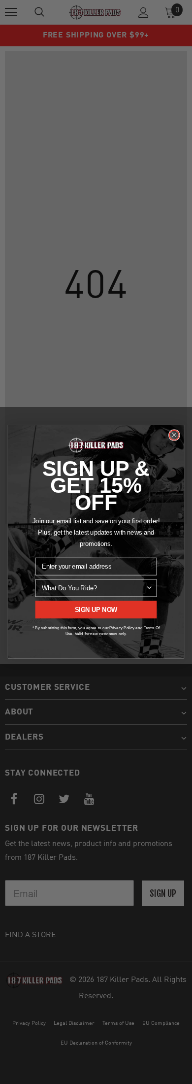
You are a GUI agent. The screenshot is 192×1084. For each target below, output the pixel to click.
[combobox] (93, 588)
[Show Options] (149, 588)
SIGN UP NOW (96, 610)
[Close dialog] (174, 435)
